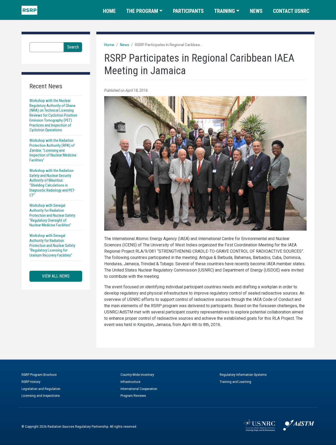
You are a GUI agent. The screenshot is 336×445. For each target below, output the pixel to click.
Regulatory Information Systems (243, 375)
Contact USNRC (291, 11)
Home (109, 11)
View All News (56, 276)
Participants (188, 11)
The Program (142, 11)
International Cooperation (138, 389)
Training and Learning (235, 382)
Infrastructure (130, 382)
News (256, 11)
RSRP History (31, 382)
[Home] (29, 10)
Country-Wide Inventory (137, 375)
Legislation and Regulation (41, 389)
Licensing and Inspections (41, 396)
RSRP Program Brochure (39, 375)
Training (224, 11)
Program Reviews (133, 396)
